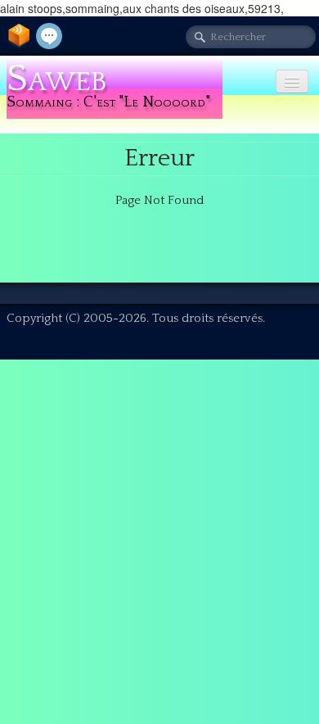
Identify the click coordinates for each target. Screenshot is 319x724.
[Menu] (292, 81)
